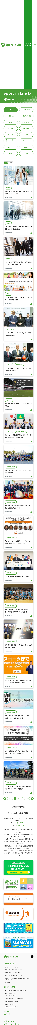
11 (29, 798)
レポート (7, 1014)
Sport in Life (11, 45)
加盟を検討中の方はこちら (28, 44)
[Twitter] (32, 956)
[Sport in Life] (11, 957)
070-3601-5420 (20, 825)
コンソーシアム (9, 987)
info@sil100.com (20, 823)
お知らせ (7, 1011)
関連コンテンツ (10, 1021)
